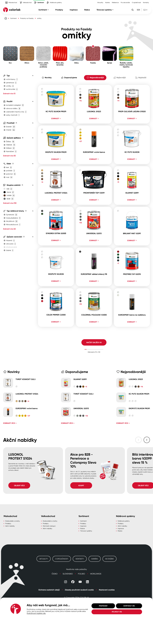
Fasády (88, 47)
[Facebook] (72, 581)
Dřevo (22, 47)
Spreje (104, 47)
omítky (39, 18)
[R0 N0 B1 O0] (56, 104)
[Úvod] (6, 18)
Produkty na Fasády (27, 18)
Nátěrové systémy (51, 1)
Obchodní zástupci (49, 526)
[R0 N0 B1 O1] (56, 144)
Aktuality (100, 2)
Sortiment (36, 1)
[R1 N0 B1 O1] (94, 185)
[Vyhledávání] (132, 9)
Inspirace (83, 526)
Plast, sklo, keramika (56, 48)
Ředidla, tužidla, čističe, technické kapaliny (125, 49)
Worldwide (95, 574)
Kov (4, 47)
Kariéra (107, 2)
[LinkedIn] (87, 581)
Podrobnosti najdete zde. (36, 613)
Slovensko (68, 574)
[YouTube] (80, 581)
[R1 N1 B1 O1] (56, 185)
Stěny (71, 47)
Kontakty (146, 2)
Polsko (81, 574)
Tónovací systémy (86, 531)
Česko (54, 574)
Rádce (82, 528)
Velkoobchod (23, 1)
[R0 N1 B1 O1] (94, 144)
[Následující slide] (147, 440)
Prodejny (8, 523)
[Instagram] (65, 581)
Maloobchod (8, 1)
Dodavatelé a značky (12, 521)
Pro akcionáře (125, 2)
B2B (138, 10)
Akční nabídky (10, 526)
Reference (115, 2)
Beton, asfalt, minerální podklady (43, 48)
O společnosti (136, 2)
